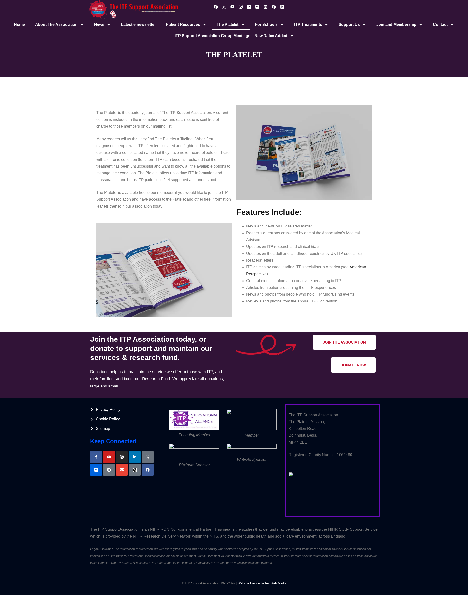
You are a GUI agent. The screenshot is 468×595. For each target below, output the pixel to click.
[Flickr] (257, 6)
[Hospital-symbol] (109, 470)
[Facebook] (216, 6)
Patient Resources (183, 24)
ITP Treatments (308, 24)
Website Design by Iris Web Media (262, 583)
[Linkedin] (249, 6)
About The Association (56, 24)
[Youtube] (232, 6)
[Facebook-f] (96, 457)
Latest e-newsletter (138, 24)
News (99, 24)
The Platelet (227, 24)
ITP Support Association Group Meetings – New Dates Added (231, 36)
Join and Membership (396, 24)
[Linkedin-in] (135, 457)
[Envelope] (122, 470)
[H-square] (266, 6)
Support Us (349, 24)
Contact (440, 24)
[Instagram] (241, 6)
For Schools (266, 24)
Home (19, 24)
